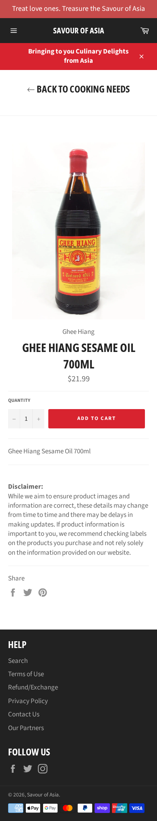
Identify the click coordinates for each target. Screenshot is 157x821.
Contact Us (23, 714)
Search (18, 661)
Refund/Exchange (33, 687)
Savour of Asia (78, 30)
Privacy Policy (28, 701)
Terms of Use (26, 674)
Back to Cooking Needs (82, 88)
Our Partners (26, 728)
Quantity (19, 400)
